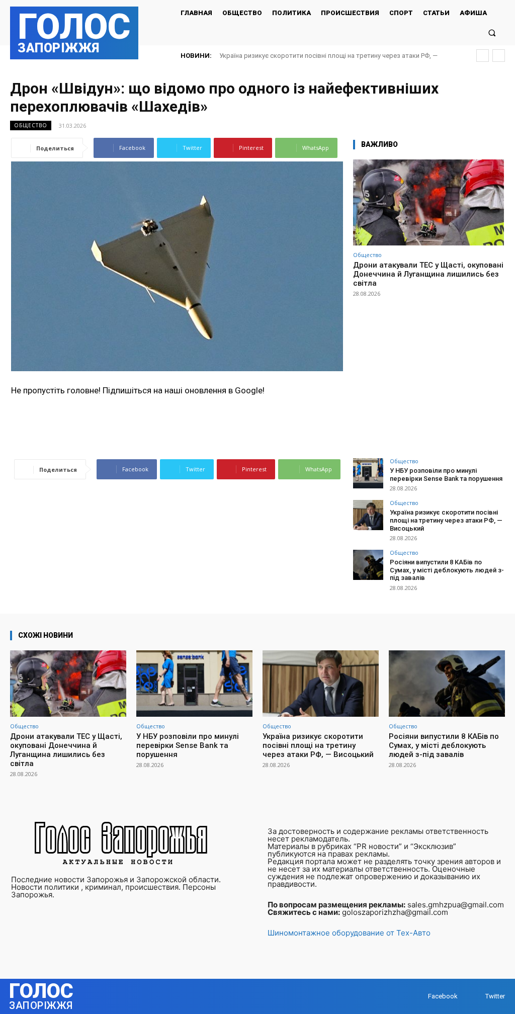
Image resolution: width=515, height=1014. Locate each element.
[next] (498, 55)
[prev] (482, 55)
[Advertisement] (428, 373)
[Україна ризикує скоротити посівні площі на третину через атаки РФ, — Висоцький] (368, 515)
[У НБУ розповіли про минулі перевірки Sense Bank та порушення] (368, 473)
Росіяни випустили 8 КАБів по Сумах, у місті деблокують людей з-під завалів (447, 569)
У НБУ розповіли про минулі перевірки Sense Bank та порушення (446, 474)
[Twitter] (475, 996)
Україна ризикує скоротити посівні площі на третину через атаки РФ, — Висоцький (446, 520)
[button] (492, 32)
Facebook (443, 996)
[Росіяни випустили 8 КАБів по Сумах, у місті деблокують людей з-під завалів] (368, 565)
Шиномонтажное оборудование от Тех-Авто (349, 933)
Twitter (495, 996)
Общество (30, 125)
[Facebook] (418, 996)
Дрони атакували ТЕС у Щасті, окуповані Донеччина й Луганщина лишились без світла (428, 274)
